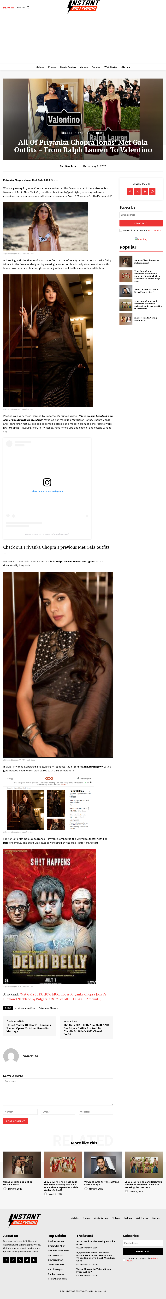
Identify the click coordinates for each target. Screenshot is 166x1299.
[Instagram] (13, 1260)
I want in (139, 223)
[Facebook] (130, 191)
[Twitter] (137, 191)
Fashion (84, 133)
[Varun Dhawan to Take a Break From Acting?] (125, 291)
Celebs (66, 133)
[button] (24, 7)
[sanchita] (11, 1056)
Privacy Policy (154, 230)
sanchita (70, 166)
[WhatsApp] (152, 191)
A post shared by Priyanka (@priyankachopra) (47, 534)
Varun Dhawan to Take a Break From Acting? (146, 290)
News (100, 133)
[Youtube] (27, 1260)
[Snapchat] (34, 1260)
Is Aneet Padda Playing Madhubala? (145, 319)
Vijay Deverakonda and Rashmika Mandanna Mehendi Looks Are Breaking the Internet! (148, 305)
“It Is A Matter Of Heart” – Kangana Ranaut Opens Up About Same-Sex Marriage (28, 1028)
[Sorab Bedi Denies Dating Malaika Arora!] (125, 261)
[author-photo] (5, 1189)
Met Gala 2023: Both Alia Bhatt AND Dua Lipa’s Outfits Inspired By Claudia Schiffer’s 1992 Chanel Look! (86, 1029)
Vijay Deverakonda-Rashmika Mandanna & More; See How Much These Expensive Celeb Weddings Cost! (147, 276)
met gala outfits (25, 1008)
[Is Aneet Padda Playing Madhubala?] (125, 319)
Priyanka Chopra (48, 1008)
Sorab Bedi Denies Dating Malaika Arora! (146, 261)
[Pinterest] (145, 191)
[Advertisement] (83, 39)
